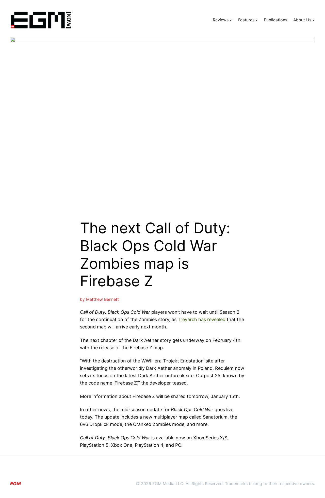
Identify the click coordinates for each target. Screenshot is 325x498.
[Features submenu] (256, 20)
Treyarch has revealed (201, 319)
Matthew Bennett (102, 299)
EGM (15, 483)
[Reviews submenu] (231, 20)
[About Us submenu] (313, 20)
